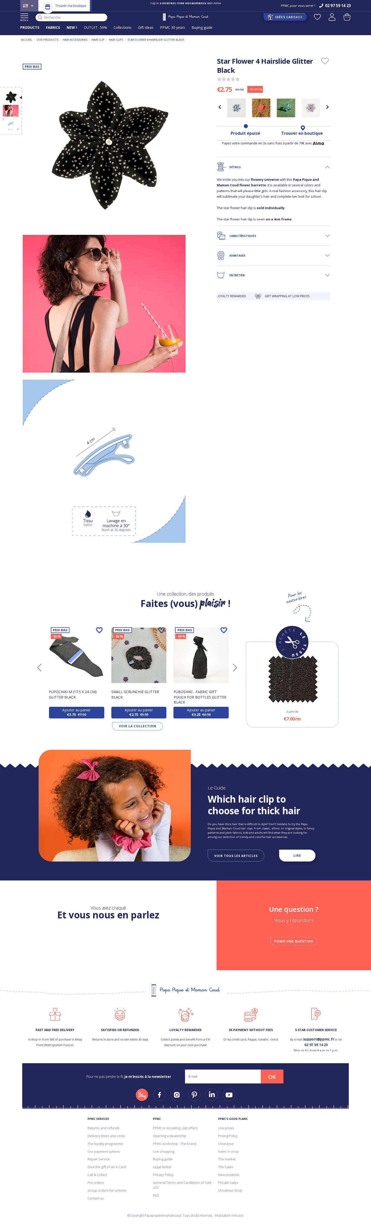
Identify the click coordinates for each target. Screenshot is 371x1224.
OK (272, 1077)
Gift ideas (145, 27)
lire (297, 855)
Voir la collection (137, 726)
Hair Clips (116, 39)
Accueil (26, 39)
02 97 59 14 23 (316, 1044)
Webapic (237, 1215)
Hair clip (98, 39)
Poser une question (293, 941)
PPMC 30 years (172, 27)
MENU (24, 20)
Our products (47, 39)
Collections (122, 27)
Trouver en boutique (302, 133)
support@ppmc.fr (318, 1039)
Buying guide (202, 27)
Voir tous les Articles (236, 856)
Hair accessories (75, 39)
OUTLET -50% (95, 27)
